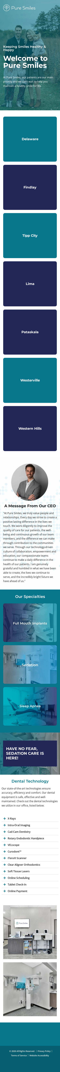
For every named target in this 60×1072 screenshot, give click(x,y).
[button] (30, 818)
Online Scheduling (19, 878)
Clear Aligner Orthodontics (24, 864)
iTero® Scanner (17, 858)
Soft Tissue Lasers (19, 871)
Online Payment (17, 891)
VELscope (13, 845)
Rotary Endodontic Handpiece (26, 838)
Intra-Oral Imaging (19, 825)
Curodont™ (14, 851)
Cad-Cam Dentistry (19, 832)
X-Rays (12, 818)
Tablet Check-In (17, 884)
